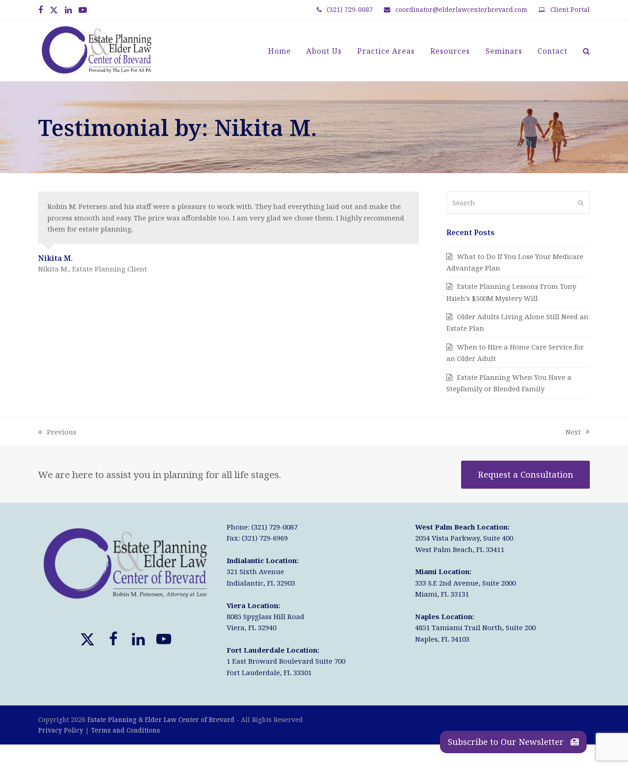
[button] (586, 50)
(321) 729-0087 (350, 9)
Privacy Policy (60, 730)
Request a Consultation (525, 474)
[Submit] (580, 202)
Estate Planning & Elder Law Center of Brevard (160, 719)
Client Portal (570, 9)
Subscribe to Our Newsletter (507, 741)
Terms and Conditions (125, 730)
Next (573, 432)
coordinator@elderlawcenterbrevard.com (461, 9)
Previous (57, 432)
